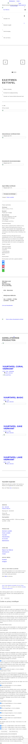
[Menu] (25, 9)
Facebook (4, 559)
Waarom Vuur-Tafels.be (7, 550)
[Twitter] (14, 264)
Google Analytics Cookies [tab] (5, 670)
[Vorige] (5, 62)
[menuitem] (14, 3)
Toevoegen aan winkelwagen (10, 193)
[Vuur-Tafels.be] (11, 10)
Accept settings (4, 731)
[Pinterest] (14, 266)
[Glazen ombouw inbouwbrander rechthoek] (14, 323)
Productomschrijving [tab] (6, 223)
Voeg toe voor (8, 135)
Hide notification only (13, 731)
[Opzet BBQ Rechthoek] (13, 164)
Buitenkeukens (5, 540)
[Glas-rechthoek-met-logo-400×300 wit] (14, 110)
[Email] (14, 268)
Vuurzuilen (4, 534)
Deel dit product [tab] (5, 256)
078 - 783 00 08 (8, 290)
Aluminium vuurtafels (7, 531)
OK (1, 598)
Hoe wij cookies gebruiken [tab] (5, 607)
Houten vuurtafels (10, 197)
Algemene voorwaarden (12, 585)
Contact (18, 1)
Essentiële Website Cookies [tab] (6, 624)
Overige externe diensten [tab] (5, 687)
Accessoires (5, 538)
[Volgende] (23, 62)
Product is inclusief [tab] (6, 244)
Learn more (7, 598)
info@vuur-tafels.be (10, 295)
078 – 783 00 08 (5, 507)
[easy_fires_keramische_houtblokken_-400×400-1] (14, 137)
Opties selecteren (9, 373)
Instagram (4, 561)
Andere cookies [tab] (3, 719)
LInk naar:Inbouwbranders (7, 305)
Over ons (18, 585)
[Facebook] (14, 261)
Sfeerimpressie (12, 1)
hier (10, 487)
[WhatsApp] (14, 271)
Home (3, 585)
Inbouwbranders (6, 536)
